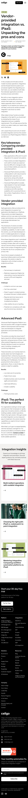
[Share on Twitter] (2, 78)
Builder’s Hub (18, 670)
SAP (16, 630)
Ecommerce (4, 653)
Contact (3, 707)
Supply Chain (4, 661)
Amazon (17, 632)
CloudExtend (4, 642)
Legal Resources (17, 790)
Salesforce (18, 620)
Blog (16, 653)
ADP (16, 642)
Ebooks (17, 663)
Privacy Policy (4, 790)
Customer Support (6, 671)
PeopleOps (4, 669)
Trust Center (20, 788)
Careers (3, 701)
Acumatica (18, 640)
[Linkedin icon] (2, 794)
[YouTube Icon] (6, 794)
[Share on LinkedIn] (8, 78)
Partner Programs (6, 696)
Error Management (6, 630)
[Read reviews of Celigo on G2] (8, 752)
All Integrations (19, 645)
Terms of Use (10, 790)
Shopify (17, 635)
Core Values (4, 688)
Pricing (3, 640)
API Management (5, 624)
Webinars (17, 665)
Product (3, 664)
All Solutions (4, 674)
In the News (4, 698)
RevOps (3, 666)
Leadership (4, 690)
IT (1, 659)
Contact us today (18, 432)
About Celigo (4, 685)
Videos (17, 673)
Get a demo (19, 2)
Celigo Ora (4, 635)
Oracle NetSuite (19, 627)
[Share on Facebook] (5, 78)
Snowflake (18, 637)
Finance (3, 656)
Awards (3, 693)
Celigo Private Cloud (6, 637)
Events (17, 668)
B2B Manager (4, 627)
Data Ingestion (5, 632)
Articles (17, 660)
